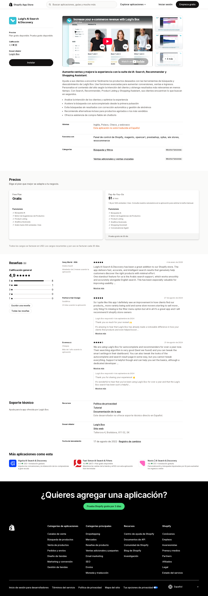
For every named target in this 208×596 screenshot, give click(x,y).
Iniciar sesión (165, 4)
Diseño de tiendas (57, 556)
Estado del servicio (172, 572)
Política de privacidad (105, 403)
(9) (15, 45)
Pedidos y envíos (56, 550)
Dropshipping (93, 533)
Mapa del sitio (112, 587)
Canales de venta (56, 533)
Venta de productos (58, 545)
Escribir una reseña (20, 305)
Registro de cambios (130, 441)
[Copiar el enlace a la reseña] (79, 262)
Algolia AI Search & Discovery (32, 460)
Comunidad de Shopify (136, 545)
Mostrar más (99, 288)
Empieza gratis (187, 4)
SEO (88, 561)
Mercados (91, 539)
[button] (39, 465)
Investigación (131, 556)
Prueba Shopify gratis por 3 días (104, 506)
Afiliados (167, 561)
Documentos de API (134, 539)
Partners (166, 556)
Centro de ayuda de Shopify (139, 533)
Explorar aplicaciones (131, 4)
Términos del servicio (63, 587)
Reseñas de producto (97, 545)
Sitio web (99, 428)
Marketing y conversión (60, 561)
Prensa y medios (171, 550)
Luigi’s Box (14, 54)
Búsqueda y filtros (103, 149)
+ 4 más (169, 59)
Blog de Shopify (132, 550)
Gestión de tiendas (57, 567)
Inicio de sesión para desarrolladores (29, 587)
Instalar (31, 62)
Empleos (167, 539)
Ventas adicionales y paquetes (102, 550)
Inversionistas (169, 545)
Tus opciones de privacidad (138, 587)
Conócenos (168, 533)
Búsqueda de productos (60, 539)
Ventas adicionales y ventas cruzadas (114, 159)
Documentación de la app (107, 411)
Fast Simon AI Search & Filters (97, 460)
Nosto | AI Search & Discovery (162, 460)
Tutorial (98, 407)
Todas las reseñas (20, 311)
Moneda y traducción (97, 572)
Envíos (89, 567)
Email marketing (94, 556)
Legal (165, 567)
